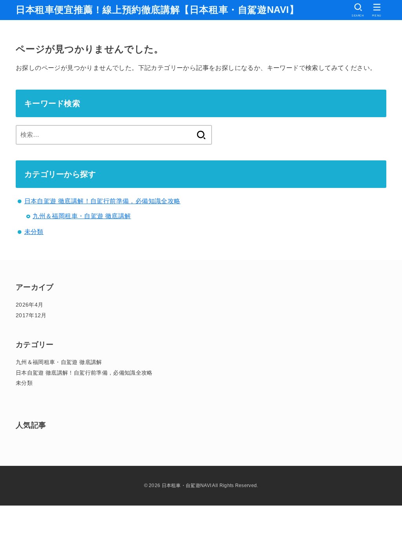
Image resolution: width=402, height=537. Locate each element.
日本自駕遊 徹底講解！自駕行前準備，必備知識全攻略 (102, 201)
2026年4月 (29, 305)
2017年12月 (31, 315)
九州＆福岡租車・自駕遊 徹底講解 (82, 216)
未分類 (34, 231)
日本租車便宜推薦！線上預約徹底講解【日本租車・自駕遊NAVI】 (157, 9)
